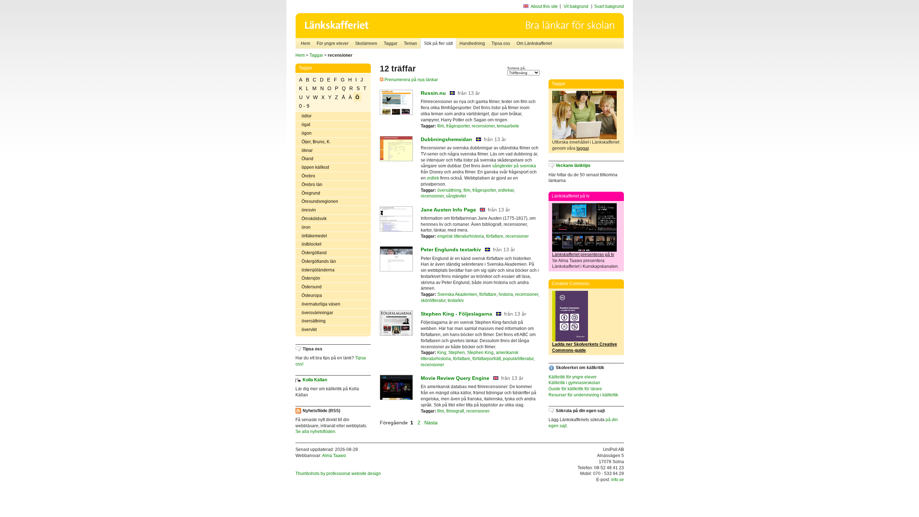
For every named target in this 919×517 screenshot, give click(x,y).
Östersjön (311, 278)
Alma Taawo (334, 455)
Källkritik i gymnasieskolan (574, 382)
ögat (306, 124)
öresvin (309, 210)
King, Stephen (451, 352)
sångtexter (456, 196)
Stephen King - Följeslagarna (456, 314)
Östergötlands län (319, 261)
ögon (307, 133)
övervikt (309, 329)
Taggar (390, 43)
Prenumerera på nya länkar (410, 79)
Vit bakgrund (576, 6)
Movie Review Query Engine (455, 378)
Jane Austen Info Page (448, 210)
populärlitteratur (518, 358)
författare (494, 236)
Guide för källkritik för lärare (575, 388)
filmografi (455, 411)
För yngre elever (333, 43)
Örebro (308, 175)
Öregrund (311, 193)
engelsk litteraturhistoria (460, 236)
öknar (307, 150)
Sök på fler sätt (438, 43)
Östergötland (314, 252)
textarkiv (456, 300)
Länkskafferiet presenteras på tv (583, 254)
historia (506, 294)
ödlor (307, 115)
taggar (583, 148)
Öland (307, 158)
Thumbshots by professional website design (338, 473)
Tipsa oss (500, 43)
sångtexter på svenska (514, 165)
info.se (617, 479)
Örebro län (312, 184)
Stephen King (480, 352)
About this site (544, 6)
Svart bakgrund (609, 6)
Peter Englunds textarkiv (451, 249)
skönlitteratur (433, 300)
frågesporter (458, 126)
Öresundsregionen (320, 201)
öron (306, 227)
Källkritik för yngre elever (573, 376)
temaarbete (508, 126)
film (440, 126)
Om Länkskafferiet (534, 43)
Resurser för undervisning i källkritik (583, 394)
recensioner (483, 126)
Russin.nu (433, 93)
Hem (305, 43)
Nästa (431, 422)
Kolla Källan (315, 379)
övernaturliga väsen (321, 304)
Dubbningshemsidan (446, 139)
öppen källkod (315, 167)
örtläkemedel (314, 235)
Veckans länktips (573, 165)
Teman (410, 43)
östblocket (311, 244)
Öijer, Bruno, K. (316, 141)
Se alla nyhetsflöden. (315, 431)
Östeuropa (312, 295)
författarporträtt (486, 358)
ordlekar (506, 190)
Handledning (472, 43)
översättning (314, 320)
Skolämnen (366, 43)
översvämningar (317, 312)
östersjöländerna (318, 270)
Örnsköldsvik (314, 218)
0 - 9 (304, 106)
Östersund (312, 286)
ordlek (433, 178)
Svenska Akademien (457, 294)
